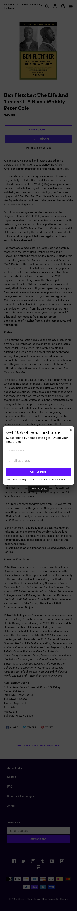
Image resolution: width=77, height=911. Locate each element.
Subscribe (38, 472)
